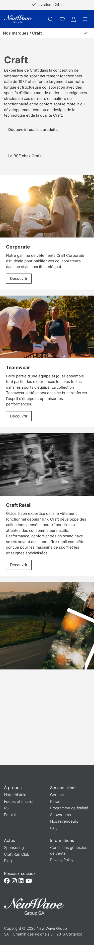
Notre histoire (16, 794)
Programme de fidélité (69, 808)
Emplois (11, 814)
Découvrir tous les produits (33, 129)
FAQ (53, 828)
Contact (57, 794)
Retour (56, 801)
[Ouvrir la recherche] (50, 19)
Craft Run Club (16, 854)
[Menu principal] (85, 19)
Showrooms (60, 814)
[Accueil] (18, 19)
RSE (7, 808)
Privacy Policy (61, 859)
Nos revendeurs (64, 821)
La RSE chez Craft (24, 155)
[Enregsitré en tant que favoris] (62, 19)
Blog (8, 860)
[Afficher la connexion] (73, 19)
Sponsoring (14, 847)
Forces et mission (19, 801)
